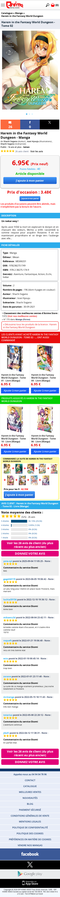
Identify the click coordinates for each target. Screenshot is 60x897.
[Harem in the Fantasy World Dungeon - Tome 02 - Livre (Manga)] (7, 472)
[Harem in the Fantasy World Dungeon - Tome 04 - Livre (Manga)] (45, 358)
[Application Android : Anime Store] (30, 874)
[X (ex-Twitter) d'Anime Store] (30, 864)
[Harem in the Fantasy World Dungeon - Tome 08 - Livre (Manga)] (22, 484)
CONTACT (30, 780)
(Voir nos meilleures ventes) (22, 316)
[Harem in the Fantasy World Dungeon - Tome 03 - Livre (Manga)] (18, 472)
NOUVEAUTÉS (30, 797)
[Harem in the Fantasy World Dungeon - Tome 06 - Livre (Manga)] (45, 419)
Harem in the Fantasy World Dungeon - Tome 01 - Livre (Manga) (13, 377)
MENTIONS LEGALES (30, 821)
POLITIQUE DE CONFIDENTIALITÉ (30, 827)
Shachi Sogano (10, 141)
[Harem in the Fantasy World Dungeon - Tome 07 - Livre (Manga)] (10, 484)
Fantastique (31, 274)
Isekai (6, 277)
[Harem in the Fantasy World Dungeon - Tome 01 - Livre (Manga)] (15, 358)
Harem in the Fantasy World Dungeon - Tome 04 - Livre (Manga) (43, 377)
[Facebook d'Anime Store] (30, 854)
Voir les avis (36, 151)
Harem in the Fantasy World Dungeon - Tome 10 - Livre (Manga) (13, 438)
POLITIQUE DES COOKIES (30, 833)
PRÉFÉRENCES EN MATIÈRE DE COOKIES (30, 839)
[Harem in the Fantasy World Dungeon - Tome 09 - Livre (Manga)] (34, 484)
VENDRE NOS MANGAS (30, 845)
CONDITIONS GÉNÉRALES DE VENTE (30, 815)
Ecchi (48, 274)
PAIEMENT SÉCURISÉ (30, 809)
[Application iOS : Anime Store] (30, 883)
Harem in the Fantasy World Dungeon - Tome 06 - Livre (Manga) (43, 438)
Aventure (18, 274)
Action (41, 274)
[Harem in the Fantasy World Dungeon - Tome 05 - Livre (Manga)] (42, 472)
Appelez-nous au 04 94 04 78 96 (30, 774)
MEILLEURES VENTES (30, 792)
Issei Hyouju (33, 141)
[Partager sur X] (49, 124)
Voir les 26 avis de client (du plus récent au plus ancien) (30, 545)
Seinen (26, 147)
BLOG (30, 803)
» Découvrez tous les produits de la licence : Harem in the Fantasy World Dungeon (30, 326)
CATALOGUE (30, 786)
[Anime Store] (14, 5)
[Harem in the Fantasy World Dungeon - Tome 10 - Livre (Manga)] (15, 419)
